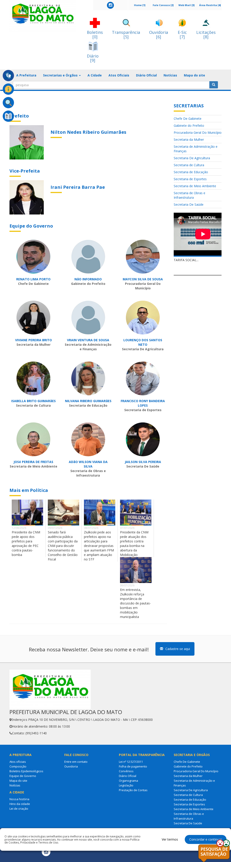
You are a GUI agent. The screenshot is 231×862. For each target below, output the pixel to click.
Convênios (126, 771)
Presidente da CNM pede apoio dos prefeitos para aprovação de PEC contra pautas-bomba (26, 543)
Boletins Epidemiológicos (26, 771)
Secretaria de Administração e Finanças (195, 148)
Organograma (128, 781)
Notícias (170, 75)
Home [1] (139, 5)
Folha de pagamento (133, 766)
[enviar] (213, 85)
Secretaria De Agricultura (192, 158)
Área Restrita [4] (210, 5)
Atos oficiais (17, 762)
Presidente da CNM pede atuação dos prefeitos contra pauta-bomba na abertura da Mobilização (134, 543)
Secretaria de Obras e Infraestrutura (189, 195)
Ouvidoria (71, 766)
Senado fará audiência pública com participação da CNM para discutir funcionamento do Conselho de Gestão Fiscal (63, 545)
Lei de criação (18, 809)
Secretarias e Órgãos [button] (61, 75)
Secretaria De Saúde (188, 204)
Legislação (126, 785)
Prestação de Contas (133, 790)
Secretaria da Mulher (189, 139)
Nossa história (19, 799)
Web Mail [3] (186, 5)
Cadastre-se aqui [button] (177, 649)
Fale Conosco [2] (163, 5)
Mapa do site (194, 75)
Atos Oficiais (119, 75)
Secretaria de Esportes (190, 179)
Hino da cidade (19, 804)
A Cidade (95, 75)
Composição (17, 766)
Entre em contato (76, 762)
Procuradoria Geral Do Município (198, 132)
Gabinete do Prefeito (189, 125)
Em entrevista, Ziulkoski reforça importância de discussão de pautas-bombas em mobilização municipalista (135, 603)
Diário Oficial (146, 75)
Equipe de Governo (22, 776)
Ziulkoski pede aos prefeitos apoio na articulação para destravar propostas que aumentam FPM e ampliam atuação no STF (99, 545)
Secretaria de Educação (191, 172)
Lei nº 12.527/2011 (131, 762)
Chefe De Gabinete (187, 118)
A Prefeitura (26, 75)
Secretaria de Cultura (189, 165)
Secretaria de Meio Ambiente (195, 186)
